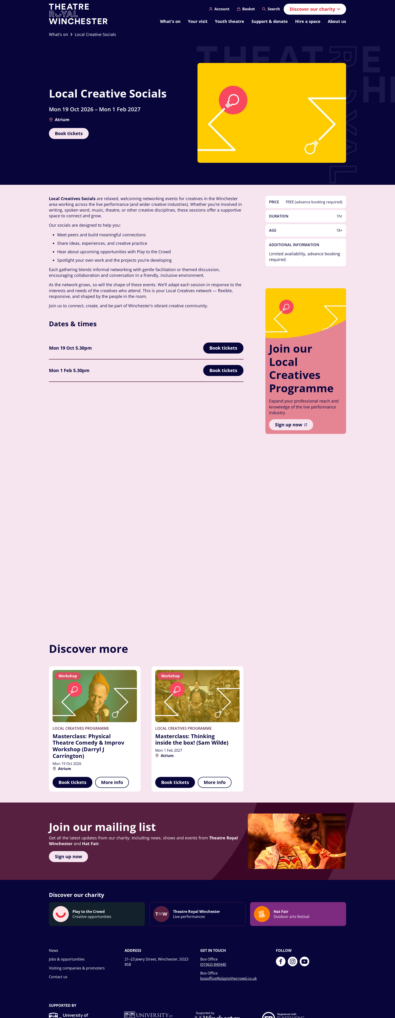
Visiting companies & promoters (77, 968)
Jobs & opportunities (67, 959)
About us (337, 21)
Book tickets (69, 133)
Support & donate (269, 21)
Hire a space (307, 21)
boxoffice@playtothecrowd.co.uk (228, 978)
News (53, 950)
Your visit (198, 21)
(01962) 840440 (213, 964)
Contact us (58, 976)
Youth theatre (229, 21)
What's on (170, 21)
